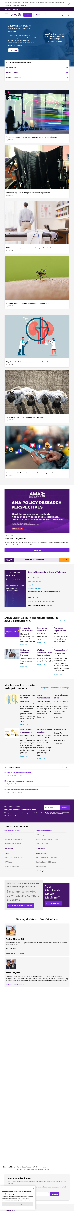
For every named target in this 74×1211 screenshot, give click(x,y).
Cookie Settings (17, 1204)
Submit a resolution (35, 588)
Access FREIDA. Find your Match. (20, 906)
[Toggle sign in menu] (68, 15)
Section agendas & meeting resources (41, 601)
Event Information (13, 579)
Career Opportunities (24, 1167)
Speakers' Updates (34, 582)
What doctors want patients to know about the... (33, 1169)
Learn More (23, 5)
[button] (37, 9)
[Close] (33, 1188)
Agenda (31, 585)
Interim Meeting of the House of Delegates (47, 572)
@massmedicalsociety (40, 978)
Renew (38, 15)
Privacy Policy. (27, 1200)
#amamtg (17, 980)
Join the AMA (64, 560)
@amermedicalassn (57, 978)
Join (28, 15)
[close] (69, 4)
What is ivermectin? (39, 1167)
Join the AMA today (53, 903)
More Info (49, 605)
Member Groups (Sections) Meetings (44, 591)
